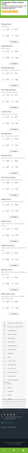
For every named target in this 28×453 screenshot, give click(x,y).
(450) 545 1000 (8, 422)
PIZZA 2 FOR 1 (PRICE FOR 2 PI (13, 327)
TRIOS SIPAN (11, 342)
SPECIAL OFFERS (12, 365)
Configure (14, 41)
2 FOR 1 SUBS (11, 361)
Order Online (23, 450)
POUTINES (10, 391)
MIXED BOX (11, 353)
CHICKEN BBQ (11, 376)
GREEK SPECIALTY (13, 372)
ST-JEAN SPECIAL (12, 330)
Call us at (4, 450)
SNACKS (10, 395)
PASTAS (10, 384)
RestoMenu (18, 444)
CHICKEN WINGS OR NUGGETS (11, 380)
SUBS (9, 357)
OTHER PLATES (12, 368)
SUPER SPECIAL (12, 349)
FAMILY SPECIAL (12, 334)
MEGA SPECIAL (12, 338)
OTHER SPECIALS (12, 346)
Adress (14, 450)
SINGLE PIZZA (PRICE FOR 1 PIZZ (13, 323)
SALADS (10, 387)
